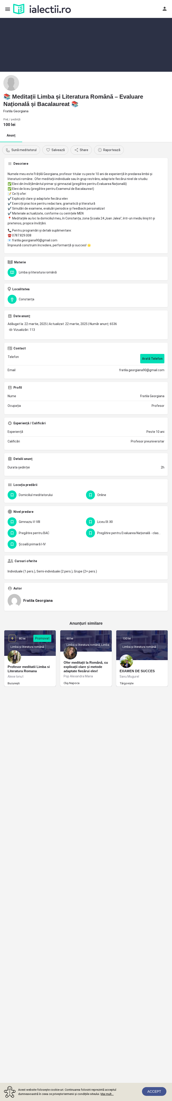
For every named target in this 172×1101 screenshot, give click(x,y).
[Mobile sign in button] (165, 9)
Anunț (11, 135)
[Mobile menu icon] (7, 9)
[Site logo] (42, 9)
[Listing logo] (11, 83)
